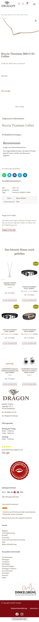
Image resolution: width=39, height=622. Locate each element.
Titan (17, 202)
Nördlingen (6, 564)
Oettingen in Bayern (9, 569)
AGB (3, 542)
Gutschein (5, 538)
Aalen (4, 578)
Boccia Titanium (21, 198)
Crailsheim (5, 562)
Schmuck (10, 14)
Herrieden (5, 573)
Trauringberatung (8, 533)
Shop (5, 14)
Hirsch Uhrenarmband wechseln (13, 540)
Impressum (34, 608)
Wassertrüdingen (8, 566)
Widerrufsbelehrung (9, 544)
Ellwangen (5, 559)
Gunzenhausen (7, 571)
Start (2, 14)
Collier (28, 192)
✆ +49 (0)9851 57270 (9, 412)
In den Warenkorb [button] (10, 300)
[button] (34, 4)
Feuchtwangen (7, 557)
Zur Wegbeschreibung (10, 416)
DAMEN (22, 192)
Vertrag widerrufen (19, 619)
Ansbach (5, 575)
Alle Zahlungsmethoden (10, 497)
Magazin (5, 531)
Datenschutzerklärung (19, 608)
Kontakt (5, 535)
